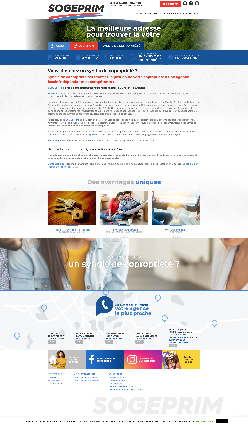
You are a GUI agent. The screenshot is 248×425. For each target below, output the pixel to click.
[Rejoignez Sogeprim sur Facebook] (191, 4)
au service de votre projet (72, 231)
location (52, 167)
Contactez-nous (57, 164)
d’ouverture (176, 231)
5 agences (92, 134)
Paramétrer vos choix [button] (205, 421)
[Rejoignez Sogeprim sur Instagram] (197, 4)
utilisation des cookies (89, 421)
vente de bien (190, 164)
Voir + (52, 342)
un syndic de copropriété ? (124, 262)
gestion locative (67, 167)
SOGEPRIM (56, 88)
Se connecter (170, 4)
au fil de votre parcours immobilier (124, 231)
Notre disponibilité (58, 140)
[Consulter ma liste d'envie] (185, 4)
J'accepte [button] (222, 421)
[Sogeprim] (76, 13)
